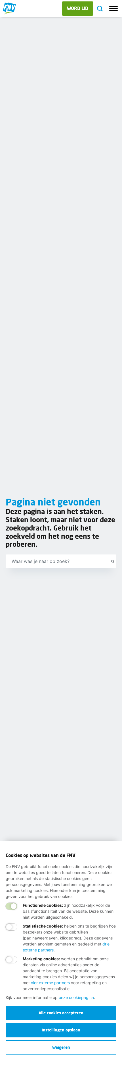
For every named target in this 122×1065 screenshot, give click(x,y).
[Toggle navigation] (113, 8)
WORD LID (77, 8)
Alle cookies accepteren (61, 1012)
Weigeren (61, 1047)
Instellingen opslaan (61, 1029)
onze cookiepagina (76, 997)
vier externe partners (50, 982)
